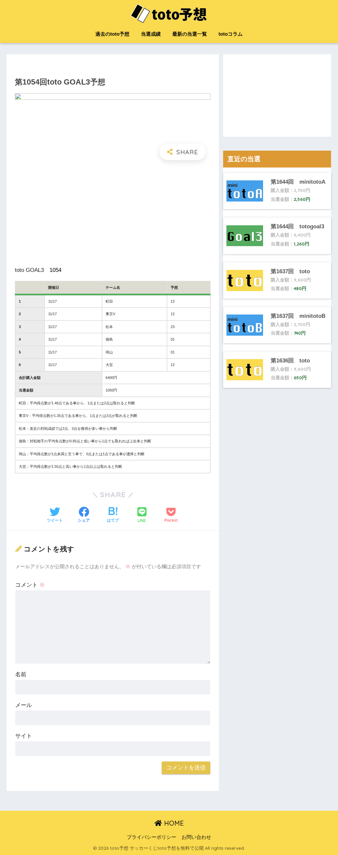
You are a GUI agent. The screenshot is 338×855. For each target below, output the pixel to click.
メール (23, 705)
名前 (20, 674)
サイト (23, 736)
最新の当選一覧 (189, 34)
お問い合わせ (196, 837)
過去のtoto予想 (112, 34)
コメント (30, 585)
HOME (173, 823)
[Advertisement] (112, 213)
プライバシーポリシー (151, 837)
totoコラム (231, 34)
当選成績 (151, 34)
